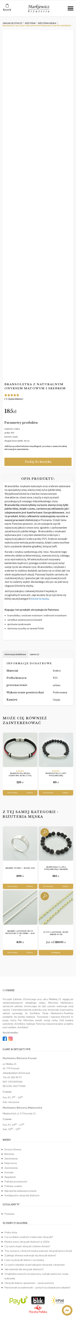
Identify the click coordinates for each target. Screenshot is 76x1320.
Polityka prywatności (15, 1181)
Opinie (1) (34, 654)
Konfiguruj (55, 952)
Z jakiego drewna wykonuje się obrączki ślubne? (30, 1255)
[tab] (15, 654)
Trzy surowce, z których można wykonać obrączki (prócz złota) (38, 1250)
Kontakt (9, 1172)
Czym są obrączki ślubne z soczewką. (24, 1259)
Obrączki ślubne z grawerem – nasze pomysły (29, 1282)
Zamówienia (11, 1158)
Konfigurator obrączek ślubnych (21, 1195)
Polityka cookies (13, 1186)
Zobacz (30, 793)
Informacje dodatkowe (15, 654)
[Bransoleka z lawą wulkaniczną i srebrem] (56, 843)
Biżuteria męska (23, 817)
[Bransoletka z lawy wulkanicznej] (56, 750)
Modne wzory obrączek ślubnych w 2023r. (27, 1241)
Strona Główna (12, 1149)
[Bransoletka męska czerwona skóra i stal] (20, 750)
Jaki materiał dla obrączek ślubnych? (24, 1269)
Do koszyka (12, 793)
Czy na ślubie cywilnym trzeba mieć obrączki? (28, 1236)
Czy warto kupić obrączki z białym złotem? (27, 1246)
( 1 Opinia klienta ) (13, 398)
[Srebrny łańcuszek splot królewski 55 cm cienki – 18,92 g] (20, 907)
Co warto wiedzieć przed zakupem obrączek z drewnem (34, 1264)
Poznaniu (9, 1213)
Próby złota (10, 1232)
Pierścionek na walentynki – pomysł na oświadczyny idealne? (37, 1287)
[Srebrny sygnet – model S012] (20, 843)
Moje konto (10, 1163)
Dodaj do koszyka (38, 461)
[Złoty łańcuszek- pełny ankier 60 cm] (56, 907)
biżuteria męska (40, 598)
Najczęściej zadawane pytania (20, 1190)
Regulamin (10, 1176)
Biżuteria (9, 1153)
